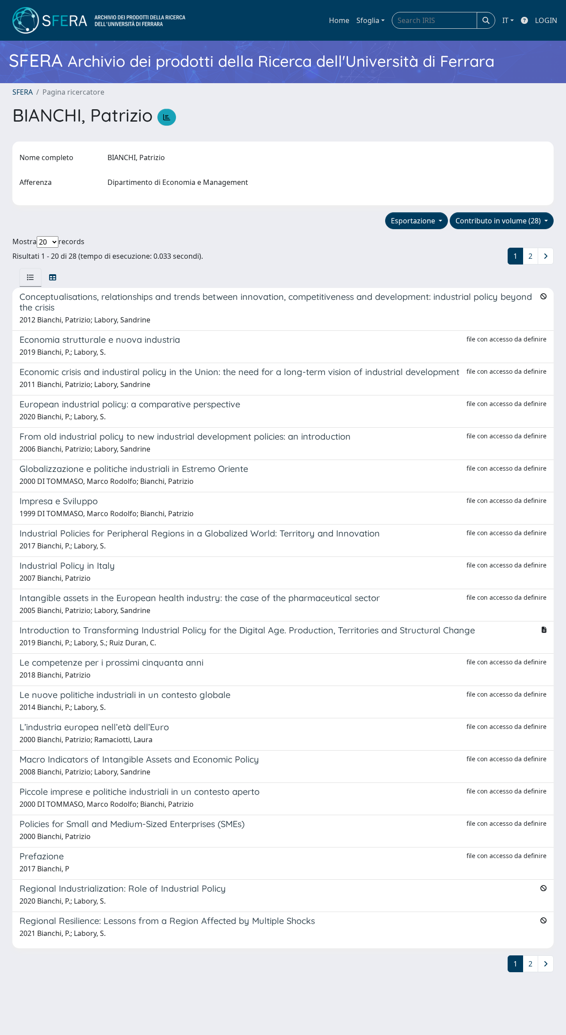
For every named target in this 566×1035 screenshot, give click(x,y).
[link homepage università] (98, 20)
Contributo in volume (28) (499, 221)
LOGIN (546, 20)
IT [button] (505, 20)
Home (339, 20)
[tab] (30, 277)
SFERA (22, 92)
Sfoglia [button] (367, 20)
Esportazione (414, 221)
